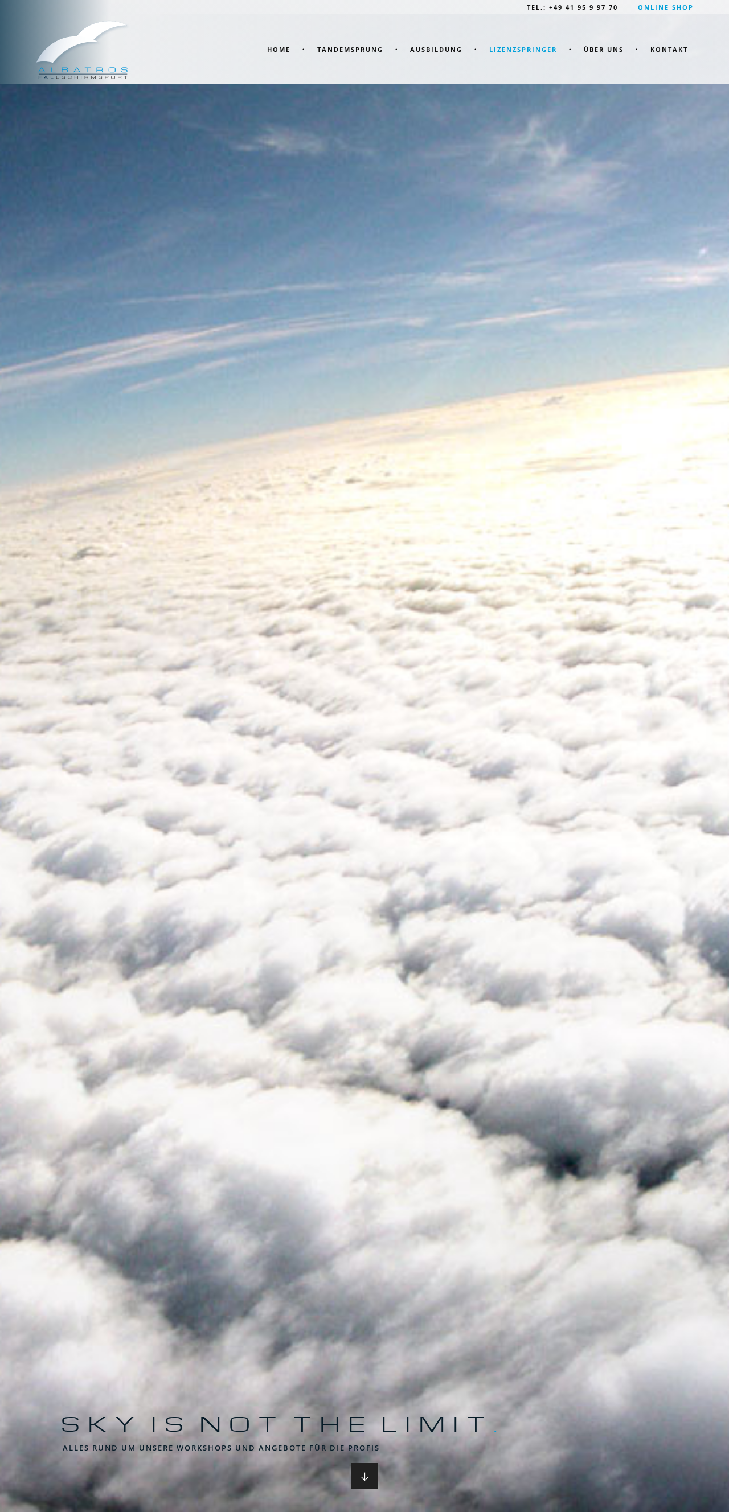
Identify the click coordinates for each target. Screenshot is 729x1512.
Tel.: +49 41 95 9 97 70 (572, 7)
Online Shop (666, 7)
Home (278, 49)
